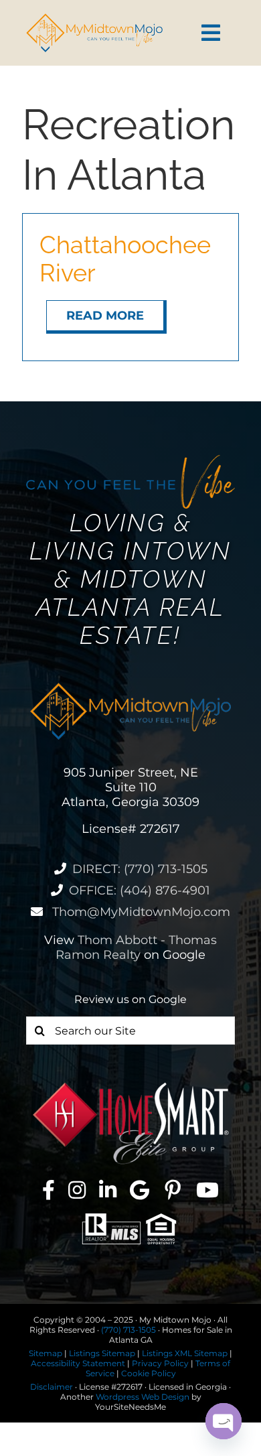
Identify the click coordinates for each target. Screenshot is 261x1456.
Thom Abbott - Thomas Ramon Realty (136, 947)
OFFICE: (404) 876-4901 (139, 890)
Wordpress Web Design (142, 1397)
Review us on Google (130, 999)
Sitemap (45, 1353)
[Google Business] (139, 1190)
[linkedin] (107, 1190)
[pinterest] (173, 1190)
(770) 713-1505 (128, 1330)
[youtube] (207, 1190)
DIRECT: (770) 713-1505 (139, 869)
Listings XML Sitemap (185, 1353)
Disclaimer (51, 1387)
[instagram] (77, 1190)
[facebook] (48, 1190)
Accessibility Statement (78, 1363)
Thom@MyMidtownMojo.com (139, 912)
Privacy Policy (160, 1363)
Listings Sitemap (102, 1353)
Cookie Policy (148, 1373)
